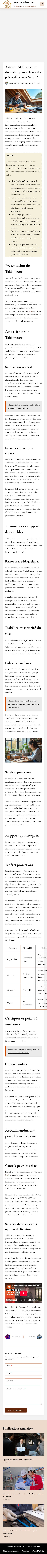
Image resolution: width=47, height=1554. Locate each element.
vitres (30, 311)
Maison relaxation (23, 2)
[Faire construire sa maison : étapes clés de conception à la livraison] (23, 1478)
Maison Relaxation (15, 1546)
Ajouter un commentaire (16, 1389)
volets (13, 439)
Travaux (37, 83)
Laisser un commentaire (15, 1410)
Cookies (26, 1551)
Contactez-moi (33, 1546)
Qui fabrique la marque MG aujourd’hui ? (18, 1459)
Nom (9, 1366)
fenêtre (8, 1175)
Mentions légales (11, 1551)
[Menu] (42, 4)
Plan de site (38, 1551)
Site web (10, 1381)
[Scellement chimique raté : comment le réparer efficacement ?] (23, 1515)
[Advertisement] (23, 33)
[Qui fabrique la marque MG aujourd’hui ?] (23, 1444)
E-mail (10, 1373)
